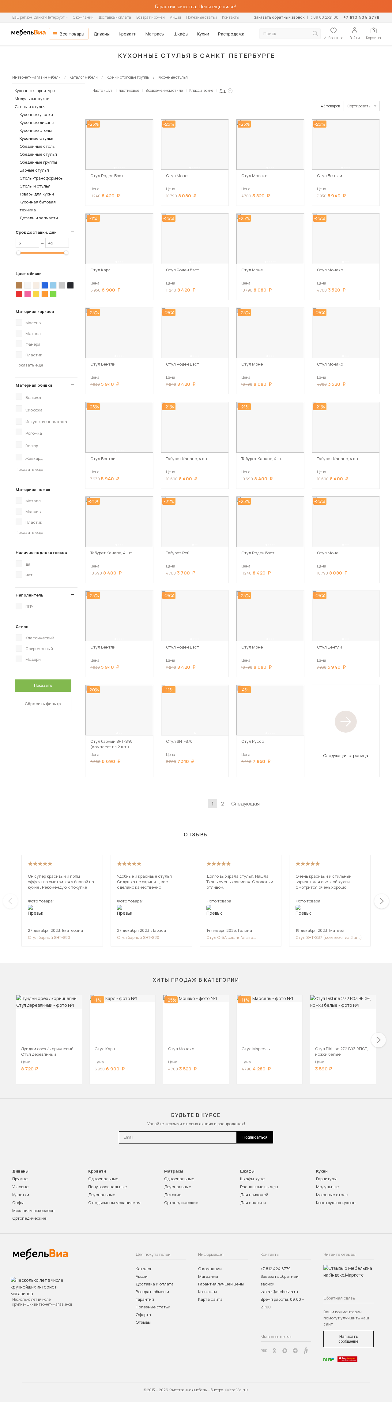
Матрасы (154, 34)
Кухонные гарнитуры (35, 90)
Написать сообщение (348, 1339)
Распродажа (231, 34)
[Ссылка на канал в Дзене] (295, 1350)
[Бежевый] (36, 285)
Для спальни (253, 1202)
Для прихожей (254, 1194)
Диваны (102, 34)
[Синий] (44, 285)
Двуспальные (101, 1194)
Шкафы (181, 34)
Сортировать (359, 106)
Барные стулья (34, 170)
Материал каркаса (35, 311)
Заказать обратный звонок (279, 17)
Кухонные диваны (37, 122)
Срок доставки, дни (36, 232)
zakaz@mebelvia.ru (279, 1291)
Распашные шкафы (259, 1186)
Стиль (22, 626)
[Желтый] (36, 294)
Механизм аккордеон (33, 1210)
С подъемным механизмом (114, 1202)
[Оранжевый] (44, 294)
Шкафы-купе (252, 1178)
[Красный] (19, 294)
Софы (18, 1202)
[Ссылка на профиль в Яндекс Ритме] (305, 1350)
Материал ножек (33, 489)
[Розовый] (27, 294)
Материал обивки (34, 385)
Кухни (203, 34)
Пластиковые (127, 90)
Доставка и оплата (115, 17)
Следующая (245, 803)
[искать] (315, 33)
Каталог (144, 1268)
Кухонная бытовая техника (38, 206)
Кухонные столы (36, 130)
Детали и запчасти (39, 218)
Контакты (230, 17)
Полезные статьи (201, 17)
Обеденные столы (37, 146)
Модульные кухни (32, 98)
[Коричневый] (19, 285)
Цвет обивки (29, 273)
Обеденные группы (38, 162)
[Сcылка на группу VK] (264, 1350)
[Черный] (70, 285)
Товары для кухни (37, 194)
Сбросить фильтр (43, 703)
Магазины (208, 1276)
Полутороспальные (107, 1186)
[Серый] (61, 285)
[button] (114, 168)
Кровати (128, 34)
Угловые (20, 1186)
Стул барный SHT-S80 (49, 937)
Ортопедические (29, 1218)
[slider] (18, 253)
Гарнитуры (326, 1178)
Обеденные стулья (38, 154)
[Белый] (27, 285)
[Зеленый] (53, 294)
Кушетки (20, 1194)
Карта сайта (210, 1299)
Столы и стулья (30, 106)
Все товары (72, 34)
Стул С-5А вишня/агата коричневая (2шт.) (229, 937)
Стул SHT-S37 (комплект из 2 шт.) (329, 937)
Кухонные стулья (36, 138)
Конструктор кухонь (335, 1202)
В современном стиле (164, 90)
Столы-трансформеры (41, 178)
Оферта (143, 1314)
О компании (83, 17)
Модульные (327, 1186)
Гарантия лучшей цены (221, 1284)
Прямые (20, 1178)
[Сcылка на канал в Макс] (284, 1350)
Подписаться (255, 1137)
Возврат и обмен (150, 17)
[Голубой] (53, 285)
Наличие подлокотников (41, 552)
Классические (201, 90)
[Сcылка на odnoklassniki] (274, 1350)
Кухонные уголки (36, 114)
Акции (175, 17)
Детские (172, 1194)
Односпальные (103, 1178)
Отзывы (143, 1322)
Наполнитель (29, 595)
